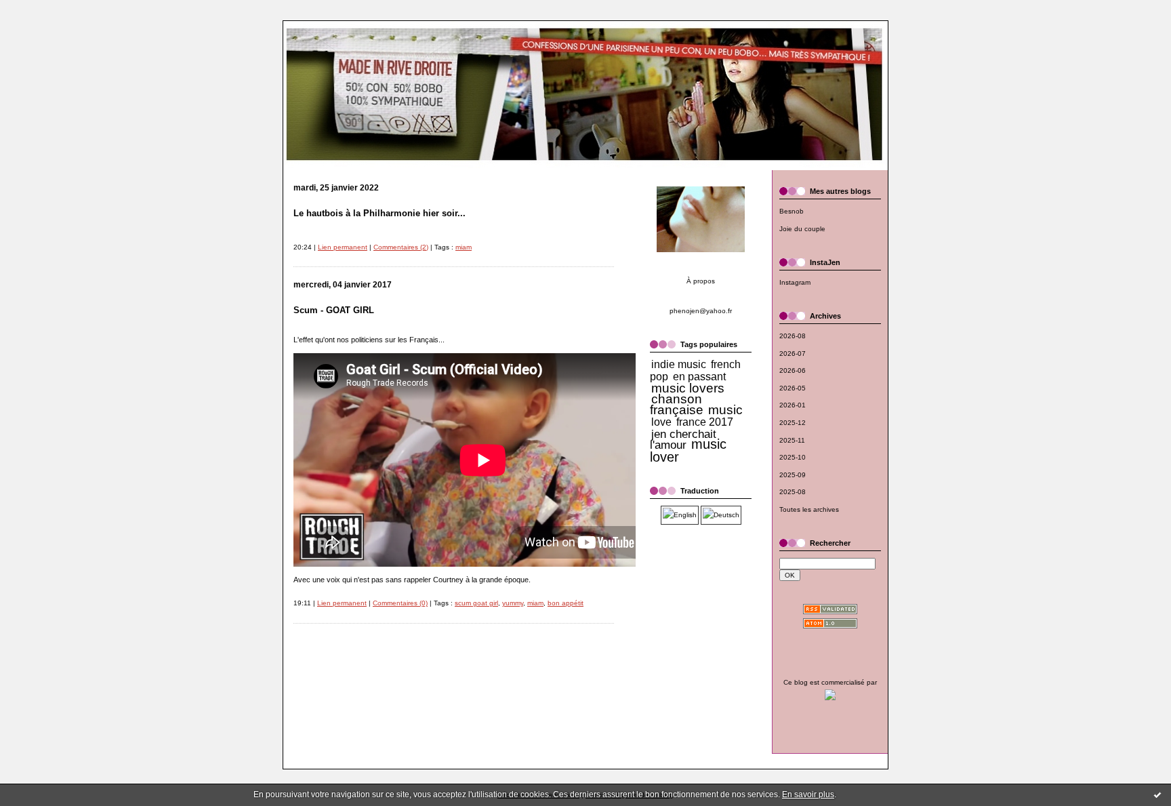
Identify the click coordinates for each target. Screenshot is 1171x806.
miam (463, 247)
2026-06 (792, 370)
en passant (699, 376)
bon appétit (565, 603)
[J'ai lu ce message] (1157, 794)
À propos (700, 281)
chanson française (676, 404)
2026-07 (792, 353)
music (725, 410)
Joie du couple (802, 229)
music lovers (687, 388)
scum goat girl (476, 603)
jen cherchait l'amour (683, 439)
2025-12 (792, 422)
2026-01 (792, 405)
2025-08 (792, 492)
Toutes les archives (809, 509)
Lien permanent (342, 247)
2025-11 (792, 440)
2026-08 (792, 336)
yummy (512, 603)
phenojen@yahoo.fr (701, 311)
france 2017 (704, 422)
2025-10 (792, 457)
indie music (678, 364)
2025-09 (792, 475)
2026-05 (792, 388)
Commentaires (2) (400, 247)
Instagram (794, 282)
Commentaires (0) (400, 603)
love (661, 422)
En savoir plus (808, 794)
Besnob (791, 211)
